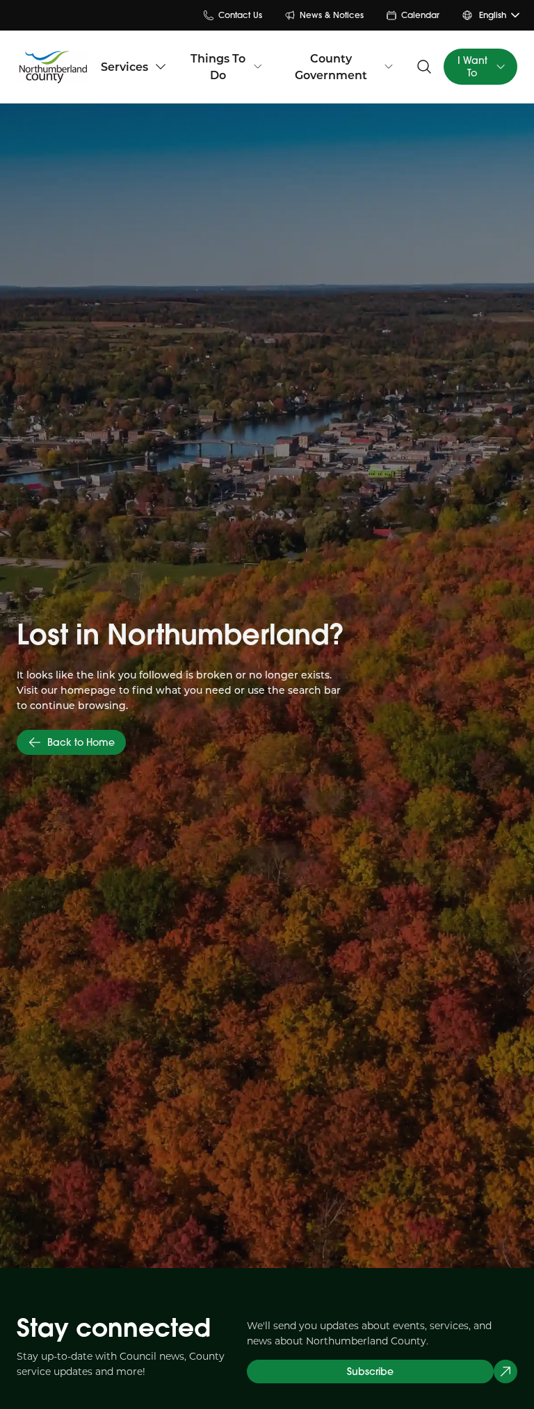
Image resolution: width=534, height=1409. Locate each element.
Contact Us (240, 15)
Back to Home (81, 742)
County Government (331, 66)
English (492, 15)
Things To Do (218, 66)
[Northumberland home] (53, 66)
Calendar (420, 15)
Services (124, 66)
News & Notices (332, 15)
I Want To (472, 66)
